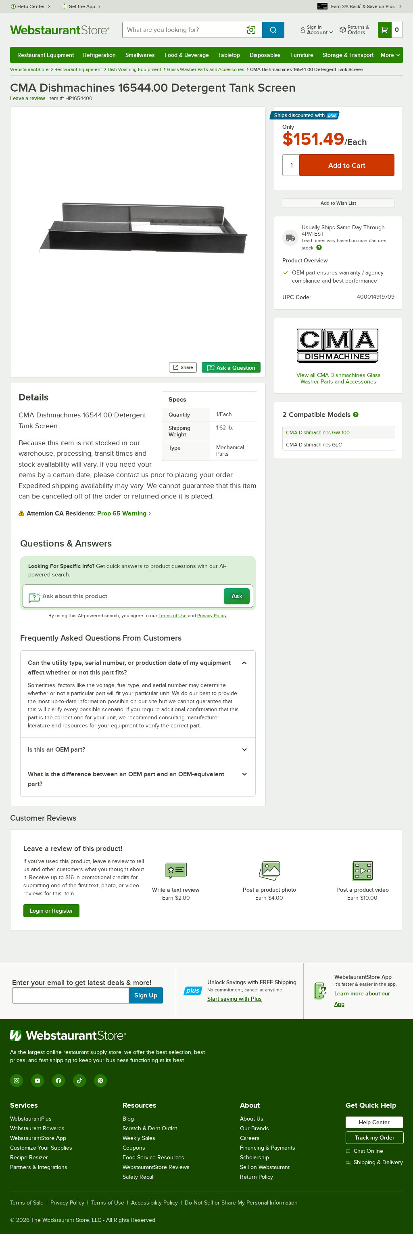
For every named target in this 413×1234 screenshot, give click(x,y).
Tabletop (229, 55)
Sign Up (145, 995)
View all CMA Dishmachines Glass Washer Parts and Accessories (338, 378)
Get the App (82, 6)
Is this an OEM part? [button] (56, 749)
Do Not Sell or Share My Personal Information (241, 1203)
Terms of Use (173, 615)
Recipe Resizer (29, 1157)
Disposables (265, 55)
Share (187, 367)
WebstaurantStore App (38, 1138)
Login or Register (51, 910)
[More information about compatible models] (356, 415)
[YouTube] (37, 1080)
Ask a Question (236, 368)
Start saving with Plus (234, 998)
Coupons (134, 1148)
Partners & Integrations (38, 1167)
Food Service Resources (153, 1157)
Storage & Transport (348, 55)
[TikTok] (79, 1080)
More (387, 55)
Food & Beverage (187, 55)
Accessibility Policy (154, 1203)
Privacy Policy (212, 615)
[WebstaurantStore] (111, 1035)
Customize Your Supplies (41, 1148)
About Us (251, 1119)
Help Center (31, 6)
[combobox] (192, 30)
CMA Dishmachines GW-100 (318, 433)
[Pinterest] (100, 1080)
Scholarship (254, 1157)
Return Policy (256, 1177)
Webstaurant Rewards (37, 1128)
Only (288, 127)
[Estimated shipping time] (319, 247)
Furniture (301, 55)
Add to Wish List (338, 203)
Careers (250, 1138)
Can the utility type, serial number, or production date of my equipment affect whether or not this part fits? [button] (129, 667)
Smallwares (140, 55)
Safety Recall (138, 1177)
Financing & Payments (267, 1148)
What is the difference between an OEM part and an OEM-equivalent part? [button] (126, 779)
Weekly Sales (139, 1138)
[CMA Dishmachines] (338, 345)
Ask (237, 596)
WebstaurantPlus (31, 1119)
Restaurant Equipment (45, 55)
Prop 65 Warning (121, 513)
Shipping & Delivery (378, 1162)
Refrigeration (99, 55)
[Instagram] (16, 1080)
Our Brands (254, 1128)
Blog (128, 1119)
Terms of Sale (27, 1203)
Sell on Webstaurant (265, 1167)
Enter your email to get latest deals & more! (81, 982)
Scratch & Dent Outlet (150, 1128)
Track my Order (374, 1137)
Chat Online (368, 1151)
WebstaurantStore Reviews (156, 1167)
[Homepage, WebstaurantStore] (59, 29)
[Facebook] (58, 1080)
